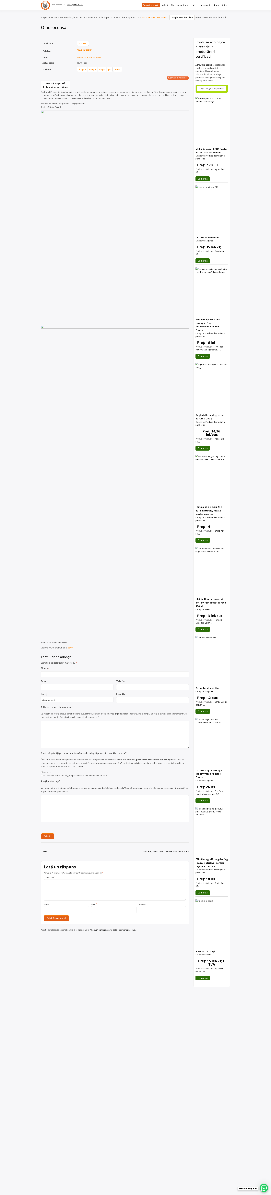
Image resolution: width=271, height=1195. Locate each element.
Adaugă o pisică (151, 5)
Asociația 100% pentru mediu (154, 17)
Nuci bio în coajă (205, 951)
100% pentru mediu (75, 5)
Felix (45, 851)
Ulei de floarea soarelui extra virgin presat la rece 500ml (210, 602)
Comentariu (49, 877)
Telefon (120, 681)
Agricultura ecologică (205, 64)
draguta (82, 69)
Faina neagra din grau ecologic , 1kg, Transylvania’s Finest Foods (208, 325)
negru (102, 69)
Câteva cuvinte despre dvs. (57, 707)
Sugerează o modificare (177, 78)
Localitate (122, 694)
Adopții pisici (183, 5)
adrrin (70, 647)
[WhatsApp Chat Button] (264, 1188)
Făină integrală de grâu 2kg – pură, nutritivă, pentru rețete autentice (211, 863)
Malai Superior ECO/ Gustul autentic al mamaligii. (211, 150)
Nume (45, 668)
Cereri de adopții (201, 5)
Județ (44, 694)
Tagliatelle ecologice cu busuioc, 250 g (209, 416)
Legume (209, 240)
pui (109, 69)
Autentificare (222, 5)
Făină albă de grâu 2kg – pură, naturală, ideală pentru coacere (209, 510)
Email (45, 681)
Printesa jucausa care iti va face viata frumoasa (165, 851)
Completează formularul (182, 17)
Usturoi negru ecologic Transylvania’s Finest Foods (209, 773)
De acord (47, 772)
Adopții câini (168, 5)
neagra (92, 69)
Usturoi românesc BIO (208, 237)
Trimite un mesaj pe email (89, 57)
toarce (118, 69)
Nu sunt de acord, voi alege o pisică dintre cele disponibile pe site (75, 775)
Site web (142, 904)
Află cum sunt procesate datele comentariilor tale (112, 930)
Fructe (208, 954)
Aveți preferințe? (50, 781)
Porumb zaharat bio (207, 688)
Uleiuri (208, 609)
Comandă (203, 178)
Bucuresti (83, 43)
